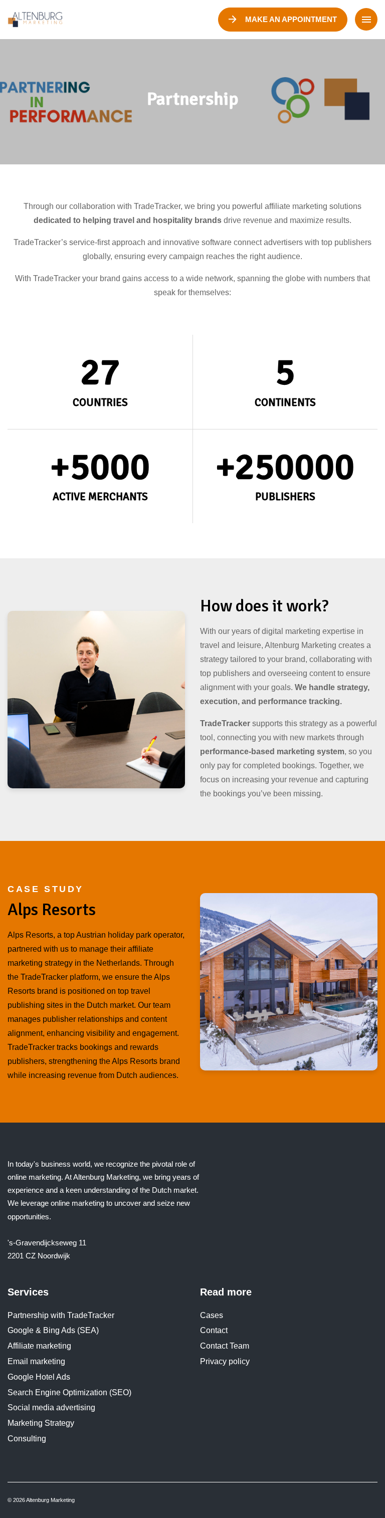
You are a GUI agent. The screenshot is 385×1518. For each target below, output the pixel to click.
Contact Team (224, 1346)
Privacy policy (225, 1361)
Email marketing (36, 1361)
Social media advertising (51, 1407)
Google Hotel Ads (39, 1377)
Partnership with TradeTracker (61, 1315)
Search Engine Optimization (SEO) (69, 1392)
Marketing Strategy (41, 1423)
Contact (214, 1330)
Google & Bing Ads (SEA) (53, 1330)
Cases (211, 1315)
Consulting (27, 1438)
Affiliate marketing (39, 1346)
